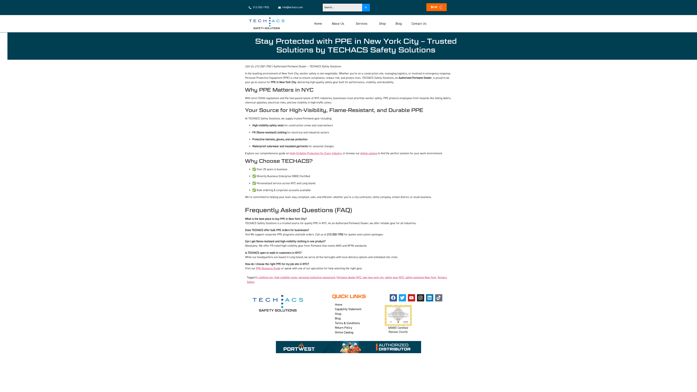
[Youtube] (411, 297)
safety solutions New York (420, 277)
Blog (399, 24)
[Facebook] (393, 297)
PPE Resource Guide (268, 268)
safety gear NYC (394, 277)
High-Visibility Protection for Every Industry (316, 153)
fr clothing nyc (264, 277)
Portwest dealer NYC (349, 277)
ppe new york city (373, 277)
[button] (339, 23)
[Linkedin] (429, 297)
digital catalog (368, 153)
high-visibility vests (285, 277)
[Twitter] (402, 297)
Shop (382, 24)
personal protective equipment (317, 277)
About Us (338, 24)
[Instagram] (420, 297)
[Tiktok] (438, 297)
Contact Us (418, 24)
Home (318, 24)
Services (361, 24)
